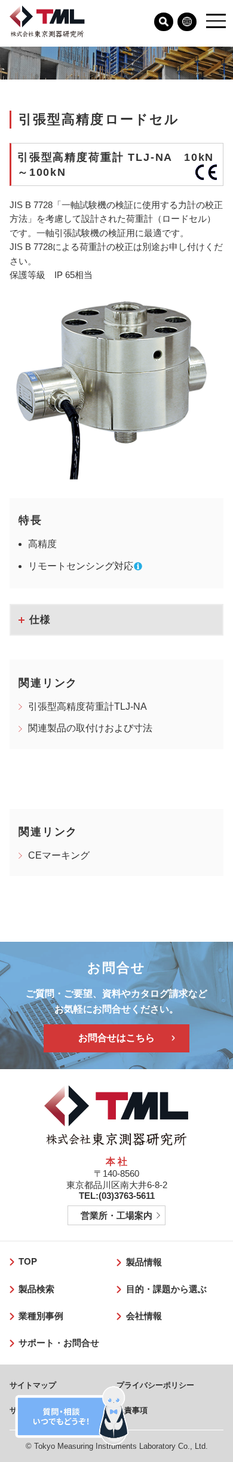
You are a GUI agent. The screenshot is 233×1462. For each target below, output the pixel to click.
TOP (28, 1261)
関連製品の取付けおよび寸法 (90, 728)
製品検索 (36, 1289)
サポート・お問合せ (59, 1343)
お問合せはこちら (116, 1038)
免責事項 (132, 1410)
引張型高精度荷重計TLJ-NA (87, 706)
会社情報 (144, 1316)
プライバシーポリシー (155, 1385)
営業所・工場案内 (116, 1215)
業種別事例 (41, 1316)
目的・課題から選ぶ (166, 1289)
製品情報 (144, 1262)
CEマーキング (59, 855)
